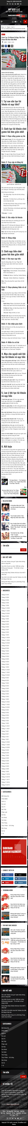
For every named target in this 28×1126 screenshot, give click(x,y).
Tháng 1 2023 (5, 699)
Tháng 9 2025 (5, 616)
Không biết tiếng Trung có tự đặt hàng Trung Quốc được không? (5, 906)
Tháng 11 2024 (6, 640)
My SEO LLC (14, 9)
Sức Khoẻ (4, 817)
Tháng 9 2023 (5, 677)
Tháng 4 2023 (5, 691)
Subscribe (25, 22)
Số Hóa (4, 815)
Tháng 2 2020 (5, 769)
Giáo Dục (22, 1111)
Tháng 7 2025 (5, 619)
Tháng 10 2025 (6, 613)
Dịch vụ (4, 801)
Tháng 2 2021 (5, 736)
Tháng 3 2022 (5, 718)
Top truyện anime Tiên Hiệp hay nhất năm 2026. (5, 517)
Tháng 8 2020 (5, 753)
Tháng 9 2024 (5, 645)
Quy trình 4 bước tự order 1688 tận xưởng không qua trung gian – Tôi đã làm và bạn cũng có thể (13, 568)
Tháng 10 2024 (6, 643)
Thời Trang (4, 823)
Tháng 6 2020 (5, 758)
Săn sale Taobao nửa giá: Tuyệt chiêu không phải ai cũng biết (5, 916)
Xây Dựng (4, 828)
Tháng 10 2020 (6, 747)
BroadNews (21, 1122)
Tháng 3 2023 (5, 694)
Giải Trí (3, 34)
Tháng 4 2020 (5, 763)
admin (5, 42)
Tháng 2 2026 (5, 602)
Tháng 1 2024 (5, 667)
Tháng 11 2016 (6, 782)
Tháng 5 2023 (5, 688)
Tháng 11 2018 (6, 774)
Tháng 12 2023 (6, 669)
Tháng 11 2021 (6, 728)
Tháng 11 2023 (6, 672)
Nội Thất (4, 809)
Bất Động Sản (5, 796)
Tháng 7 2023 (5, 683)
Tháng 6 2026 (5, 594)
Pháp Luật (4, 812)
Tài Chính (4, 820)
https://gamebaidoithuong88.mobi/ (11, 74)
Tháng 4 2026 (5, 600)
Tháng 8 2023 (5, 680)
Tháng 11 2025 (6, 611)
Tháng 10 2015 (6, 785)
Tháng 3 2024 (5, 661)
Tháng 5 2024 (5, 656)
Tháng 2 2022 (5, 720)
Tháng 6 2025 (5, 621)
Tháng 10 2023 (6, 675)
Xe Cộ (3, 831)
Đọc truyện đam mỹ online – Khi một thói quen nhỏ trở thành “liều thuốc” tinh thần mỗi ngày (5, 526)
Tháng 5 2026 (5, 597)
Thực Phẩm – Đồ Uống (8, 825)
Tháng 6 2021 (5, 734)
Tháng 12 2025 (6, 608)
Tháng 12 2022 (6, 702)
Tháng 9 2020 (5, 750)
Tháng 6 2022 (5, 710)
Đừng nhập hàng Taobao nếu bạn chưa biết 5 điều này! (5, 951)
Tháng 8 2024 (5, 648)
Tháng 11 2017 (6, 779)
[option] (14, 897)
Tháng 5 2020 (5, 761)
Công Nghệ (4, 799)
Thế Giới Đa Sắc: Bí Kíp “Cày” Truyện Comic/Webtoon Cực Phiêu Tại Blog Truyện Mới (5, 536)
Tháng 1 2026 (5, 605)
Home (4, 1111)
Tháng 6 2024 (5, 653)
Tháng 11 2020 (6, 744)
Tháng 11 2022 (6, 704)
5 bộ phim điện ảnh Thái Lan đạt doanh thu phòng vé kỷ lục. (5, 507)
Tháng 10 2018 (6, 777)
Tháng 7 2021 (5, 731)
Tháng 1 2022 (5, 723)
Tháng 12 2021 (6, 726)
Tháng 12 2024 (6, 637)
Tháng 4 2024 (5, 659)
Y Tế (3, 833)
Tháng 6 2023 (5, 686)
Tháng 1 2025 (5, 635)
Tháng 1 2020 (5, 771)
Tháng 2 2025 (5, 632)
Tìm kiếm (6, 545)
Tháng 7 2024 (5, 651)
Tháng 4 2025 (5, 627)
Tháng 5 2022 (5, 712)
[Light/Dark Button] (16, 21)
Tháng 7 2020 (5, 755)
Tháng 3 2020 (5, 766)
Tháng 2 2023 (5, 696)
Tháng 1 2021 (5, 739)
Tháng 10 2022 (6, 707)
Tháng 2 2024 (5, 664)
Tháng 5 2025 (5, 624)
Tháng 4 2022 (5, 715)
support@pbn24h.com (12, 1104)
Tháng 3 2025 (5, 629)
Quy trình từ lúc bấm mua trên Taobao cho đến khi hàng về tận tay (5, 897)
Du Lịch (4, 804)
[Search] (20, 21)
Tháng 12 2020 (6, 742)
